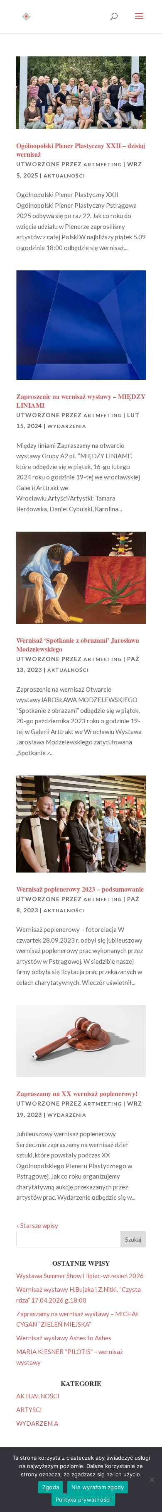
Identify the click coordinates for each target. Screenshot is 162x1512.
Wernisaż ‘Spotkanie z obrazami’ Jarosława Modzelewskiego (77, 644)
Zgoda (50, 1487)
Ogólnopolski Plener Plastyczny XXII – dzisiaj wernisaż (80, 150)
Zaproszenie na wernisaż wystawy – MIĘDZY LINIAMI (81, 400)
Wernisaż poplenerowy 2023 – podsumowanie (80, 889)
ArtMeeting (102, 164)
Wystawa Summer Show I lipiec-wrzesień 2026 (80, 1275)
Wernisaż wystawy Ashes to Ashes (63, 1338)
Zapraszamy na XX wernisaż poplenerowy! (76, 1093)
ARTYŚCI (29, 1409)
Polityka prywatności (83, 1499)
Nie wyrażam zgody (97, 1487)
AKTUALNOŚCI (64, 176)
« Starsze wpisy (37, 1225)
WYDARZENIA (66, 426)
